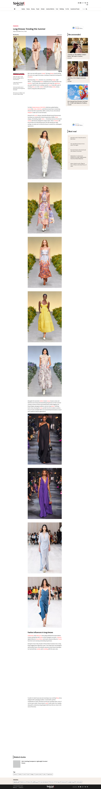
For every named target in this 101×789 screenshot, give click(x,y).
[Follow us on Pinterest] (78, 3)
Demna (29, 782)
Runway (33, 9)
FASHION (15, 26)
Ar (86, 4)
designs (32, 774)
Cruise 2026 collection (44, 782)
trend (24, 774)
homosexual (63, 782)
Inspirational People (74, 9)
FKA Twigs (58, 782)
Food (57, 9)
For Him (67, 9)
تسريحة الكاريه (35, 782)
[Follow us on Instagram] (82, 786)
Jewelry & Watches (50, 9)
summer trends (38, 774)
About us (15, 787)
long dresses (49, 774)
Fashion (23, 9)
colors (44, 774)
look (28, 774)
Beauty (28, 9)
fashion (20, 774)
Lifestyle (42, 9)
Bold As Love (23, 782)
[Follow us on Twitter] (85, 3)
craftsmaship (79, 782)
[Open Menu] (14, 9)
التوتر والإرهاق (16, 782)
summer (15, 774)
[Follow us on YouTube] (80, 3)
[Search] (86, 9)
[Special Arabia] (50, 786)
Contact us (21, 787)
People (37, 9)
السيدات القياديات (71, 782)
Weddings (62, 9)
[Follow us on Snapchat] (87, 3)
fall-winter (52, 782)
